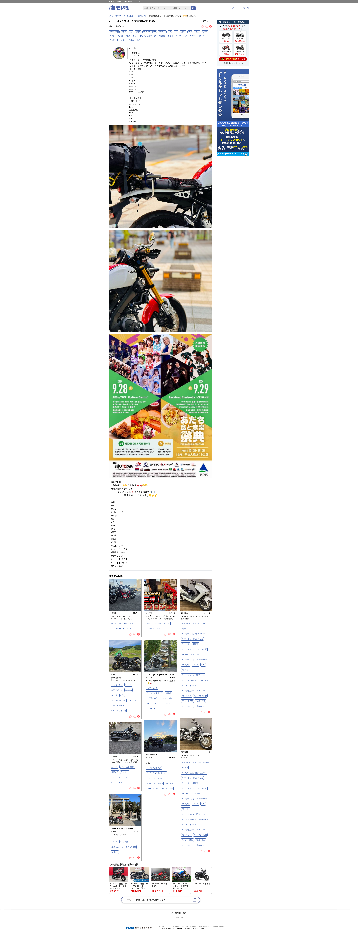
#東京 (197, 32)
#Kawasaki (150, 629)
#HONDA (169, 783)
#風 (170, 32)
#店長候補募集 (199, 706)
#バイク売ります (188, 649)
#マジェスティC (199, 623)
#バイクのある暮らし (155, 778)
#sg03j (184, 629)
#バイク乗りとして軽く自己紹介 (194, 634)
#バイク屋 (185, 644)
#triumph (128, 685)
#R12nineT (123, 623)
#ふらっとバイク (148, 36)
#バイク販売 (195, 654)
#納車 (129, 629)
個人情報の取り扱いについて (222, 926)
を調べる (232, 59)
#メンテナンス (202, 660)
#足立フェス (134, 40)
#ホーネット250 (152, 789)
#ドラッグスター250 (201, 762)
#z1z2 (159, 629)
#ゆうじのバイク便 (154, 623)
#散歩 (137, 32)
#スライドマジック (118, 40)
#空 (130, 32)
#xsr (190, 32)
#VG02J (185, 768)
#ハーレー (125, 772)
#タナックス (181, 36)
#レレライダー (149, 32)
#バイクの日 (124, 842)
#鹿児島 (164, 789)
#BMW (113, 623)
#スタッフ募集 (187, 701)
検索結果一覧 (141, 16)
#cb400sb (114, 852)
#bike (203, 665)
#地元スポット (132, 36)
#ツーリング (186, 696)
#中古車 (185, 654)
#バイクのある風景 (189, 686)
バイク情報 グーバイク (179, 917)
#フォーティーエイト (119, 777)
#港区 (124, 32)
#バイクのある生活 (189, 680)
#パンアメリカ (116, 782)
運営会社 (161, 926)
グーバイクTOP (115, 16)
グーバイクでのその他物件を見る (145, 900)
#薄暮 (112, 36)
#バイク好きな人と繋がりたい (193, 675)
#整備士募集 (200, 701)
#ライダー (185, 670)
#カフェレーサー (117, 629)
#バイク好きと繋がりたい (156, 773)
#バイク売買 (202, 649)
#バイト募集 (186, 706)
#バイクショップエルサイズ (192, 639)
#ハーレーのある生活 (155, 693)
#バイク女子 (203, 680)
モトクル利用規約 (173, 926)
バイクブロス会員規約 (189, 926)
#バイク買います (188, 660)
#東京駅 (163, 698)
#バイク (162, 32)
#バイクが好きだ (188, 691)
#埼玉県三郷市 (152, 698)
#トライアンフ (116, 685)
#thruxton (128, 690)
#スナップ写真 (152, 703)
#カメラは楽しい (167, 703)
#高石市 (195, 644)
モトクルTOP (128, 16)
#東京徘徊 (114, 32)
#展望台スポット (166, 36)
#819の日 (114, 772)
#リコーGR (151, 709)
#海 (176, 32)
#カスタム (185, 665)
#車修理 (168, 693)
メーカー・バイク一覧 (240, 8)
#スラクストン (116, 690)
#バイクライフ (202, 691)
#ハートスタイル (197, 36)
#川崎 (204, 32)
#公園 (120, 36)
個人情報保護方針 (204, 926)
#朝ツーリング (152, 688)
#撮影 (182, 32)
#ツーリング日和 (200, 696)
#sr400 (160, 783)
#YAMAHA (186, 623)
